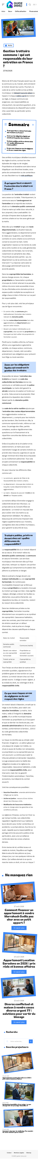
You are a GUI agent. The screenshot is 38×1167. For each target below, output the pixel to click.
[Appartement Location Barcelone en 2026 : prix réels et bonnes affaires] (19, 943)
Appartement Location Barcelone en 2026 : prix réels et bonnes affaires (19, 963)
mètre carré (21, 96)
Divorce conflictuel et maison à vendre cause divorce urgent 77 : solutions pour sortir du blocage (19, 1010)
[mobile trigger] (3, 4)
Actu (10, 45)
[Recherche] (29, 4)
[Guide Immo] (14, 4)
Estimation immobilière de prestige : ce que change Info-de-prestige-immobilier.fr (17, 1105)
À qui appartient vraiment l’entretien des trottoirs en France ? (19, 132)
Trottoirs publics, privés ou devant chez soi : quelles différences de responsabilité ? (20, 143)
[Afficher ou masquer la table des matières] (31, 125)
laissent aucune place (23, 93)
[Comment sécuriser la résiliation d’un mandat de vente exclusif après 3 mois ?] (18, 1118)
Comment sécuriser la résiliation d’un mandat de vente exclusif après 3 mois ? (18, 1131)
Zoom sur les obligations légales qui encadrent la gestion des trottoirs (18, 137)
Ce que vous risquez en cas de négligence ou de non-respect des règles (20, 149)
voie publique (26, 175)
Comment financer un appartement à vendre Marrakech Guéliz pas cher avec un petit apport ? (19, 916)
